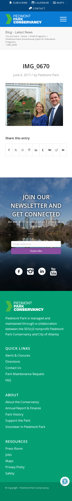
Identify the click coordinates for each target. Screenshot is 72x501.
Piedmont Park (48, 75)
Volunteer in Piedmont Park (25, 427)
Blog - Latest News (19, 32)
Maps (9, 461)
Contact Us (13, 368)
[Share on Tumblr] (43, 150)
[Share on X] (15, 150)
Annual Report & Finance (23, 408)
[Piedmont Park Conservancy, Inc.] (29, 19)
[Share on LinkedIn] (36, 150)
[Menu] (61, 19)
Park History (14, 414)
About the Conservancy (22, 402)
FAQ (8, 380)
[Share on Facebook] (9, 150)
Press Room (14, 448)
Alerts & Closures (17, 355)
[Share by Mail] (63, 150)
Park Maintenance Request (24, 374)
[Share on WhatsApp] (22, 150)
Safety (9, 473)
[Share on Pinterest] (29, 150)
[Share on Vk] (49, 150)
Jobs (8, 455)
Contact (38, 8)
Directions (12, 361)
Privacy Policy (15, 467)
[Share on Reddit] (56, 150)
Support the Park (17, 420)
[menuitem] (19, 3)
